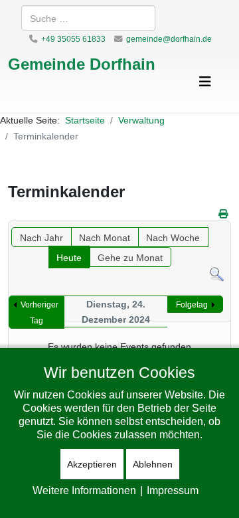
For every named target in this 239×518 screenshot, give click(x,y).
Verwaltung (141, 120)
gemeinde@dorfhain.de (169, 38)
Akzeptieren (92, 464)
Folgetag (192, 304)
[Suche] (217, 274)
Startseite (85, 120)
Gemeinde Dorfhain (81, 63)
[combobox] (88, 18)
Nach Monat (104, 237)
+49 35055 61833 (73, 38)
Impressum (173, 490)
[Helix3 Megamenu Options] (205, 81)
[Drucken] (223, 213)
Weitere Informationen (84, 490)
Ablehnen (153, 464)
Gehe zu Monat (130, 257)
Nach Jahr (41, 237)
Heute (69, 257)
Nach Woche (173, 237)
